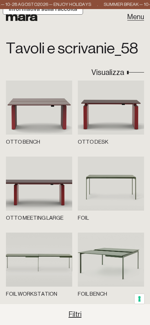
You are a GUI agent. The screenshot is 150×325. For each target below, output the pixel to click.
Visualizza (107, 72)
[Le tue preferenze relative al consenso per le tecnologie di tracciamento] (140, 299)
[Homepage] (22, 17)
